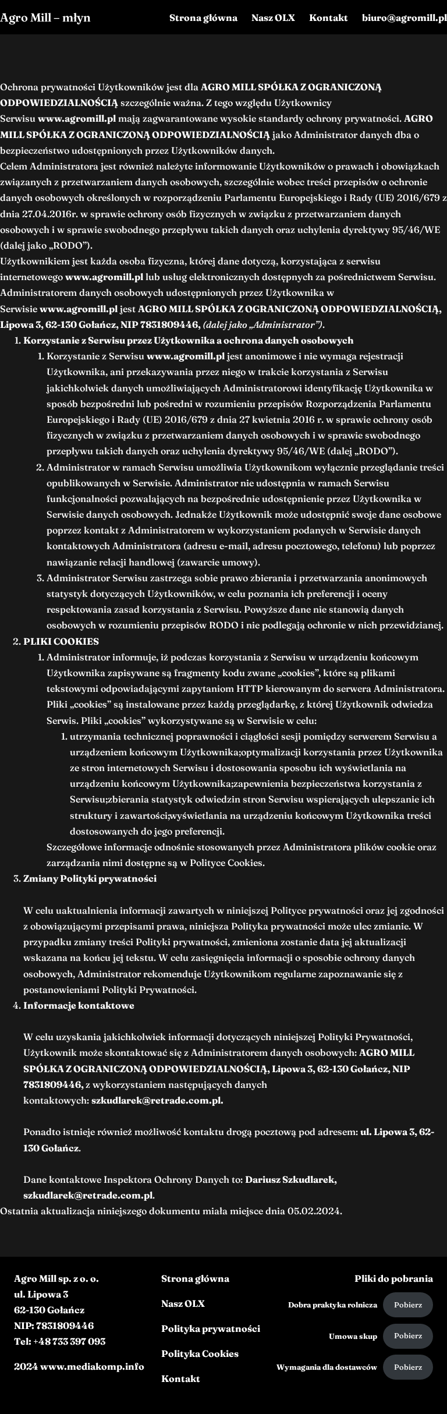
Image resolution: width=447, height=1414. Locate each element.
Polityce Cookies (226, 862)
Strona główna (195, 1278)
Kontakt (180, 1378)
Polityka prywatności (210, 1328)
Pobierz (408, 1304)
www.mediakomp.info (92, 1366)
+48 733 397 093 (69, 1341)
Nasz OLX (183, 1303)
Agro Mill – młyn (45, 17)
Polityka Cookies (200, 1353)
